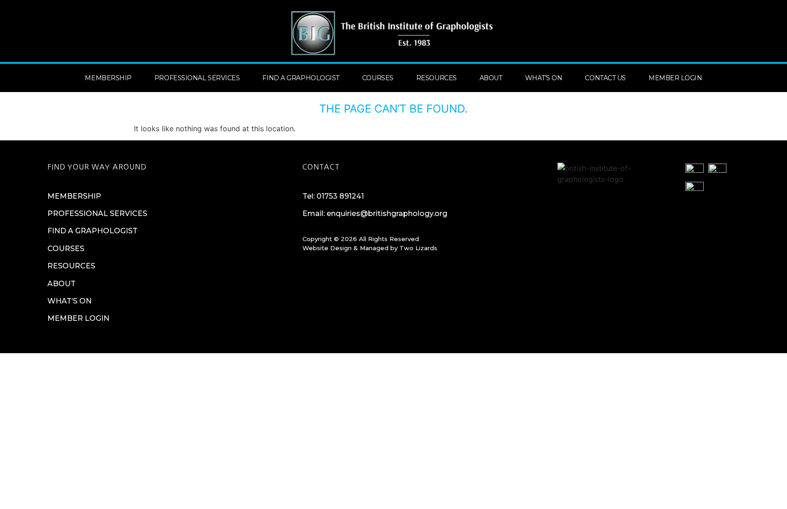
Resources (436, 78)
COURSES (65, 248)
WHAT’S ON (69, 301)
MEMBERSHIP (74, 196)
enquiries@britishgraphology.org (387, 213)
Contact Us (605, 78)
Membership (108, 78)
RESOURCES (71, 266)
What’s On (543, 78)
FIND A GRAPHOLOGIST (92, 230)
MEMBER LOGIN (78, 318)
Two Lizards (418, 248)
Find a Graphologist (300, 78)
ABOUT (61, 283)
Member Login (675, 78)
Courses (378, 78)
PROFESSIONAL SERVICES (97, 213)
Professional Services (197, 78)
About (491, 78)
